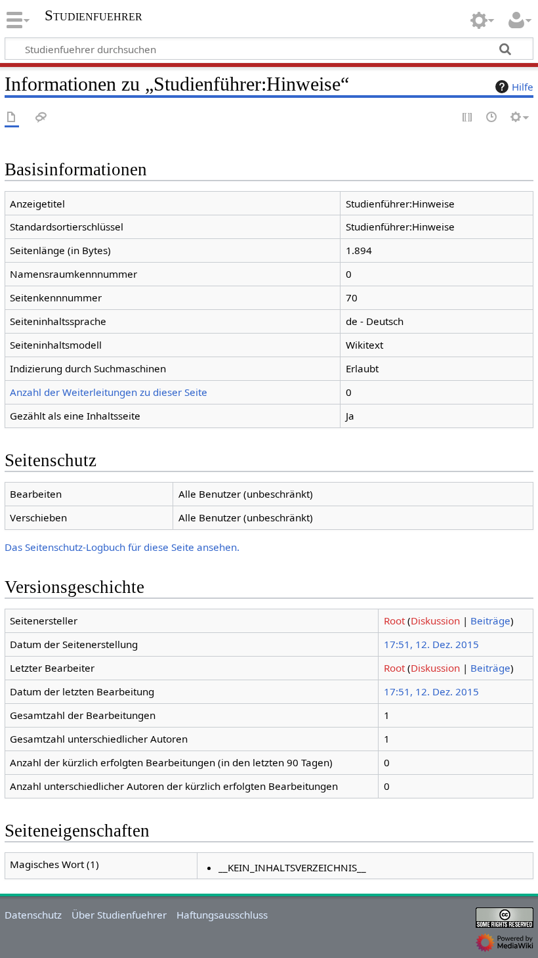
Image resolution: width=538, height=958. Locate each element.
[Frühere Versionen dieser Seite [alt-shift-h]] (492, 117)
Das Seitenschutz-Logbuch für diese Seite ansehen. (122, 547)
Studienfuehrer (93, 16)
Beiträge (490, 620)
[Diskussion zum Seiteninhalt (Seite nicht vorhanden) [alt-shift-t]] (41, 117)
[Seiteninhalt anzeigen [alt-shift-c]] (12, 117)
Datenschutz (33, 914)
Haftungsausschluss (222, 914)
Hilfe (522, 86)
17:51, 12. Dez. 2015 (431, 644)
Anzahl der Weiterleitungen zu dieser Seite (108, 392)
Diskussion (435, 620)
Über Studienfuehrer (119, 914)
